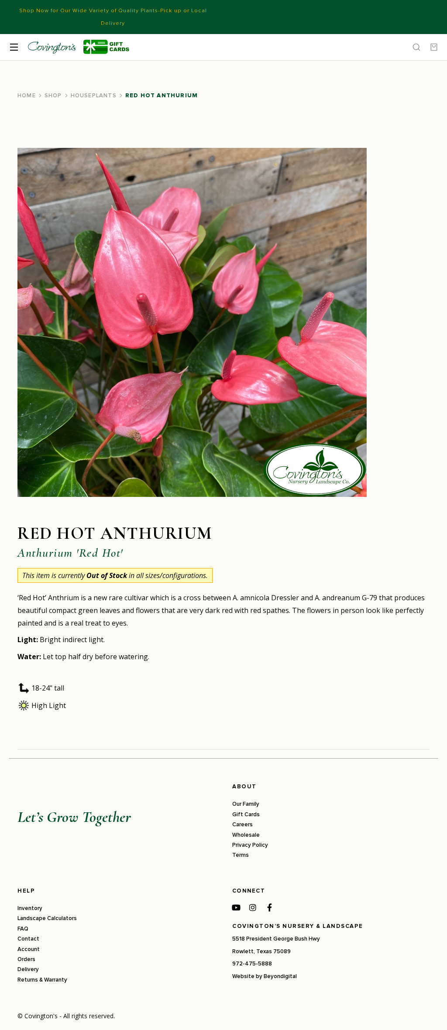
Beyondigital (280, 976)
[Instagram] (253, 907)
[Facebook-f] (269, 907)
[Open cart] (434, 47)
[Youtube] (236, 907)
